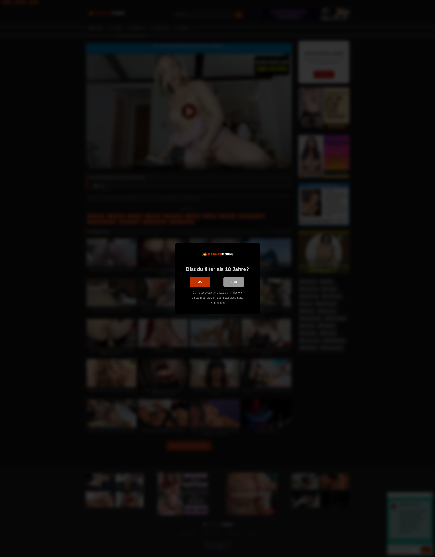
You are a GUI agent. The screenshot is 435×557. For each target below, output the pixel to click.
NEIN (233, 281)
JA (200, 281)
